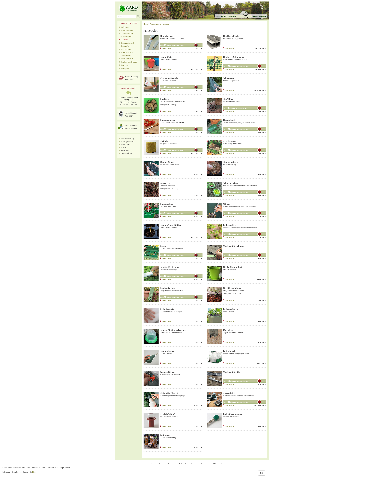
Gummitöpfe (166, 57)
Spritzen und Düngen (129, 62)
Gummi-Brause (167, 351)
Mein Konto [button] (221, 16)
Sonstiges (124, 65)
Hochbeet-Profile (231, 36)
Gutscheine (125, 150)
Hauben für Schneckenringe (173, 330)
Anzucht (124, 39)
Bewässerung (126, 49)
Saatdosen (165, 435)
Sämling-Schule (167, 162)
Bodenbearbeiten (127, 30)
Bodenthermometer (232, 414)
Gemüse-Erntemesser (170, 267)
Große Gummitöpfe (232, 267)
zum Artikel (166, 48)
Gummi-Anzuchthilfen (170, 225)
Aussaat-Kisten (167, 372)
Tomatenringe (166, 204)
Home (146, 24)
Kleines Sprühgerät (169, 393)
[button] (253, 14)
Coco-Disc (228, 330)
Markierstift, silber (232, 372)
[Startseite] (129, 8)
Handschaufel (229, 120)
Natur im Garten (127, 58)
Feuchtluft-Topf (167, 414)
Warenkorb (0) (126, 153)
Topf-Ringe (228, 99)
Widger (226, 204)
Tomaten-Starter (231, 162)
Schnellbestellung (127, 138)
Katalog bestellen (127, 141)
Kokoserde (165, 183)
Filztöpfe (164, 141)
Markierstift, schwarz (233, 246)
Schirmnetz (228, 78)
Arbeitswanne (230, 141)
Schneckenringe (230, 183)
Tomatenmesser (167, 120)
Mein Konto (125, 144)
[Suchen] (139, 17)
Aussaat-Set (229, 393)
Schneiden (125, 27)
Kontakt (232, 16)
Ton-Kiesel (165, 99)
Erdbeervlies (229, 225)
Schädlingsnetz (167, 309)
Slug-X (163, 246)
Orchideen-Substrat (232, 288)
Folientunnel (229, 351)
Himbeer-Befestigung (233, 57)
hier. (34, 472)
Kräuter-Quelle (230, 309)
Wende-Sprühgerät (169, 78)
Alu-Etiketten (166, 36)
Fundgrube (125, 68)
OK (261, 473)
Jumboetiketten (167, 288)
